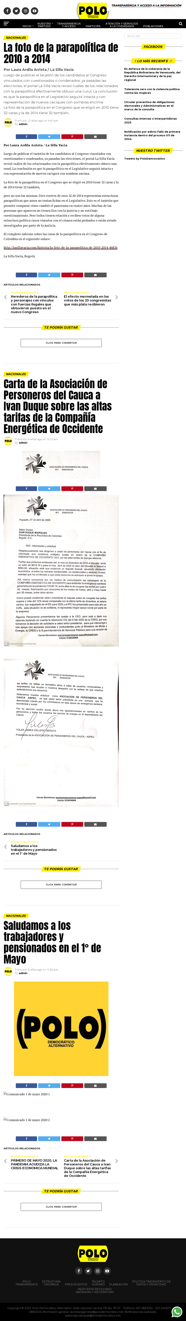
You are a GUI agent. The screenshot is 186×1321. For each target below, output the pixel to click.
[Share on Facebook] (26, 136)
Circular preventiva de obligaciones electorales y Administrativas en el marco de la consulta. (149, 105)
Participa (93, 26)
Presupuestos (76, 1284)
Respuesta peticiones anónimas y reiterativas (95, 1291)
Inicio (27, 26)
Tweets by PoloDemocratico (144, 158)
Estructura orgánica (51, 1283)
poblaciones (153, 26)
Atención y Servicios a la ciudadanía (122, 25)
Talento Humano (98, 1283)
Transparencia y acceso (69, 25)
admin (23, 124)
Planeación (118, 1284)
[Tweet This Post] (49, 136)
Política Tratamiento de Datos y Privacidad (151, 1283)
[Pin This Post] (72, 136)
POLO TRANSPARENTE (26, 1283)
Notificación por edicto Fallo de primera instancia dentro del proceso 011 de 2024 (152, 135)
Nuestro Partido (44, 25)
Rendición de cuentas (101, 37)
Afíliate (80, 38)
